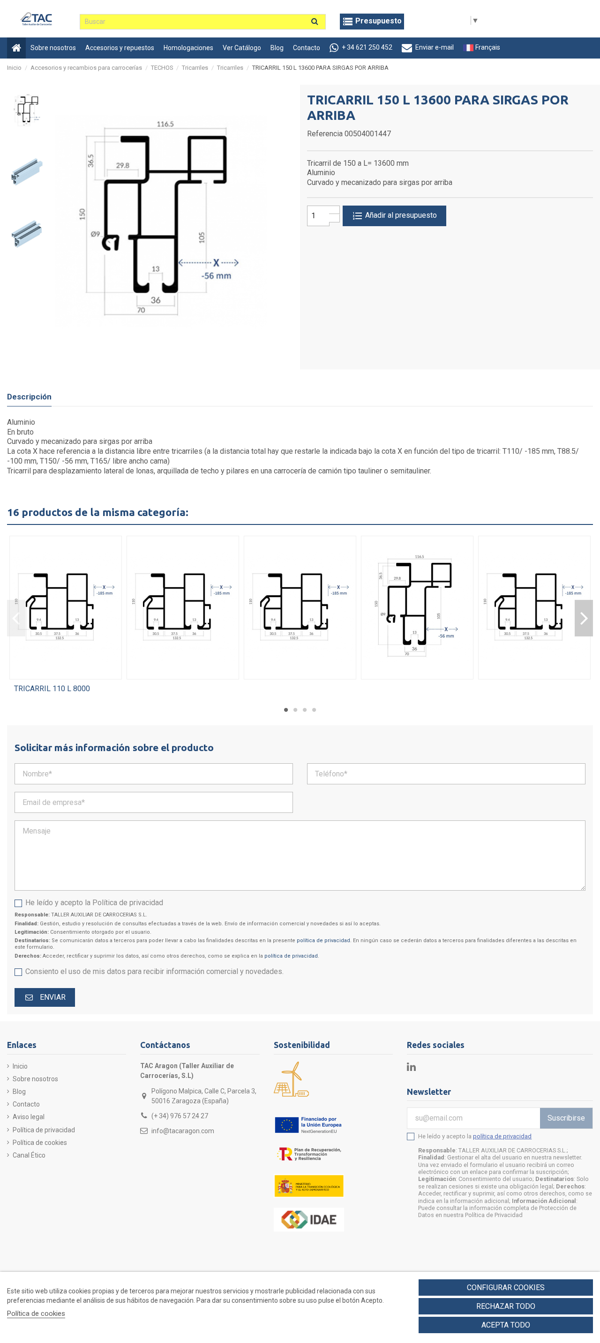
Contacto (26, 1104)
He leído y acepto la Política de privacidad (94, 902)
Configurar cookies (506, 1287)
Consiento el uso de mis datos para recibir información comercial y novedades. (154, 971)
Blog (19, 1091)
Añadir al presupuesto (400, 215)
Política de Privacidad (494, 1214)
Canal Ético (29, 1155)
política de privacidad (323, 940)
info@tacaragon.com (182, 1131)
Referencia (325, 133)
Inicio (20, 1066)
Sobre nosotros (35, 1079)
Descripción (29, 396)
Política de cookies (40, 1142)
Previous (16, 618)
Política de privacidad (44, 1130)
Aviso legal (29, 1117)
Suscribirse (566, 1118)
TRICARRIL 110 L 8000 (52, 688)
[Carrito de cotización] (372, 22)
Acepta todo (505, 1325)
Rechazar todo (505, 1306)
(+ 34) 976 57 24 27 (179, 1116)
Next (584, 618)
